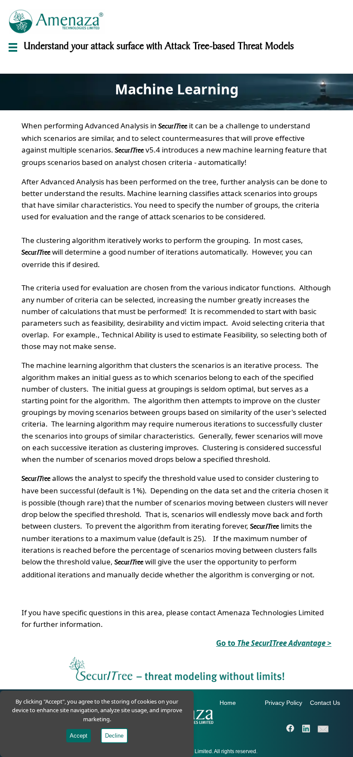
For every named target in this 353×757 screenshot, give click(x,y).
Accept (78, 735)
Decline (114, 735)
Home (228, 702)
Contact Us (325, 702)
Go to (273, 643)
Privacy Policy (283, 702)
